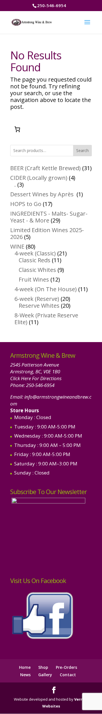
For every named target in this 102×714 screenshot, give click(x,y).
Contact (68, 674)
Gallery (45, 674)
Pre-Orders (66, 667)
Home (25, 667)
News (25, 674)
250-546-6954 (40, 385)
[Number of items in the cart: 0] (17, 129)
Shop (43, 667)
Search (82, 150)
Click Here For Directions (35, 378)
